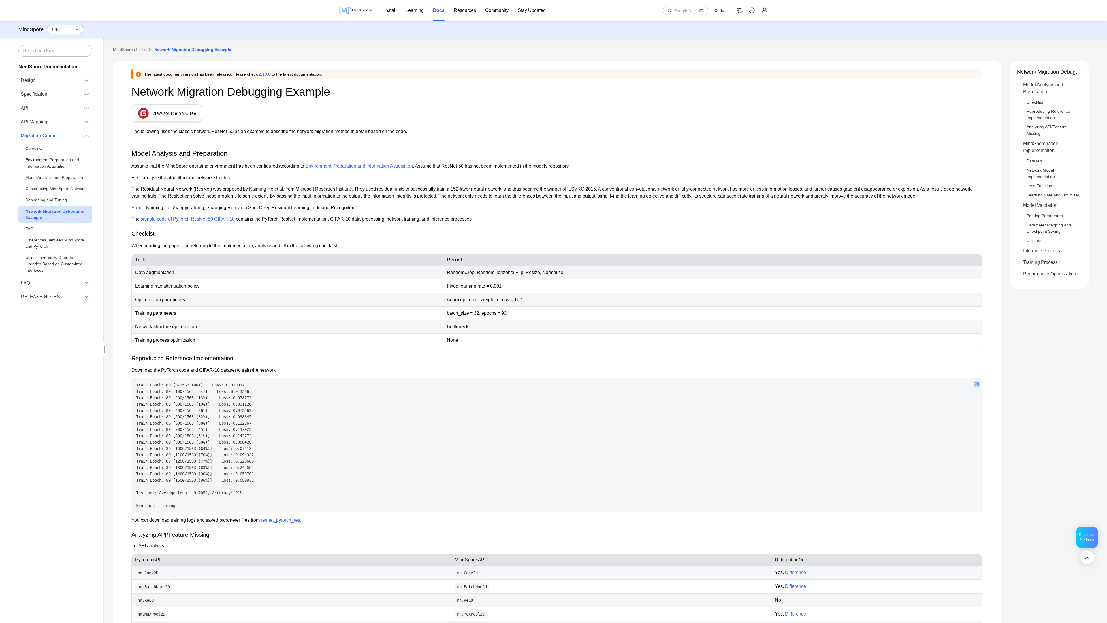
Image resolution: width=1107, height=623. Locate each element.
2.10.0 (264, 74)
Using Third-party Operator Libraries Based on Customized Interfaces (53, 264)
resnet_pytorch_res (280, 520)
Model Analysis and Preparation (54, 177)
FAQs (30, 228)
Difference (795, 572)
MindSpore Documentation (47, 66)
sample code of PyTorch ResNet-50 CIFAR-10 (188, 219)
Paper (137, 207)
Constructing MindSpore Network (55, 188)
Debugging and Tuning (46, 200)
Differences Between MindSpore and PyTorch (54, 243)
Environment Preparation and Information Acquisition (52, 162)
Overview (33, 148)
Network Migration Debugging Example (54, 214)
